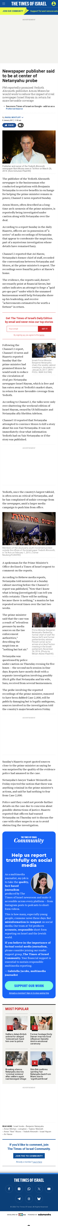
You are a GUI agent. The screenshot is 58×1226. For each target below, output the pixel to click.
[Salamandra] (44, 1214)
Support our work (29, 985)
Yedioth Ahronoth (30, 1131)
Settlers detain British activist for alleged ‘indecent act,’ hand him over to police (16, 1037)
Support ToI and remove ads (44, 11)
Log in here (37, 1161)
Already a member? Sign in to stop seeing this (29, 993)
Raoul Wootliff (13, 117)
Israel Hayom (45, 1131)
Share (11, 125)
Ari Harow (8, 1134)
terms (41, 335)
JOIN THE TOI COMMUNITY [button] (29, 1155)
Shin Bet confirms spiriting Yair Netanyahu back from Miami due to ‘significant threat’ (40, 1074)
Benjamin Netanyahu (35, 1126)
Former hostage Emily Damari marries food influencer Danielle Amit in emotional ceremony (41, 1039)
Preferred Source (14, 109)
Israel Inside (18, 1126)
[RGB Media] (23, 1214)
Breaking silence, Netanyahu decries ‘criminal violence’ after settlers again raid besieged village (16, 1074)
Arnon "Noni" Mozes (12, 1131)
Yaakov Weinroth (36, 1129)
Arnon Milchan (10, 1129)
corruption (22, 1129)
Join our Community (13, 11)
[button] (54, 4)
